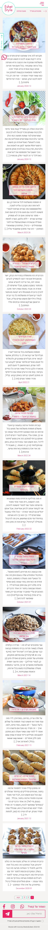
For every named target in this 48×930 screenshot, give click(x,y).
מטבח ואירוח (21, 11)
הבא (18, 897)
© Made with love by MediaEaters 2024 (24, 927)
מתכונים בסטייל (35, 11)
